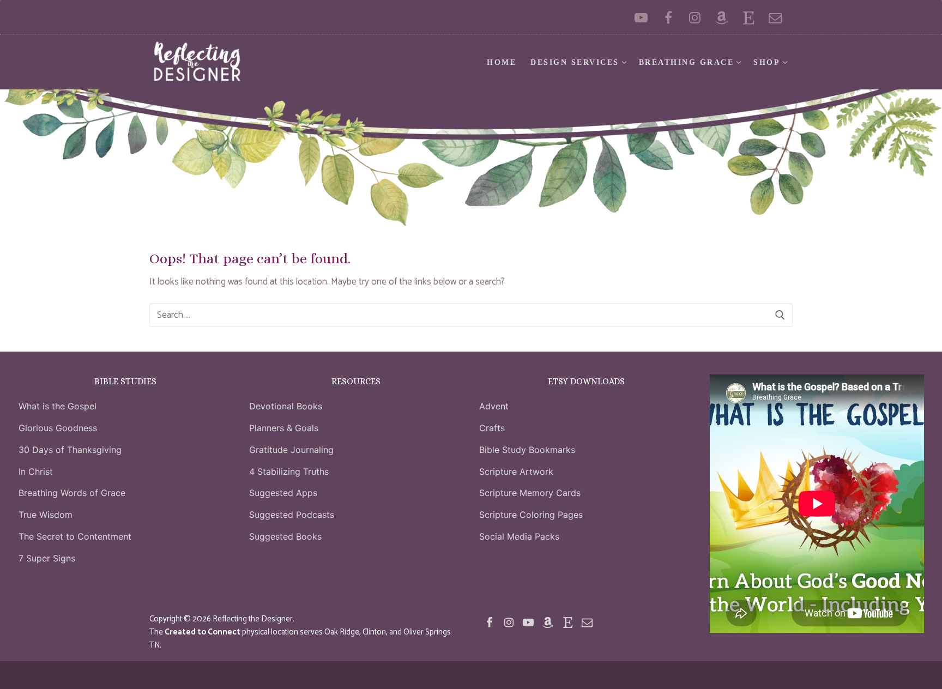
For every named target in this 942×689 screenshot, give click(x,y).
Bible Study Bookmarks (527, 449)
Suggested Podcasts (291, 514)
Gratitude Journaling (291, 449)
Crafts (492, 427)
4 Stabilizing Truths (289, 471)
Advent (494, 406)
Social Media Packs (519, 536)
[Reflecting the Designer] (668, 17)
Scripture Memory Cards (530, 492)
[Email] (775, 17)
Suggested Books (285, 536)
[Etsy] (748, 17)
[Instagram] (694, 17)
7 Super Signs (47, 558)
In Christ (36, 471)
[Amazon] (721, 17)
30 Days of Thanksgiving (70, 449)
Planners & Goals (283, 427)
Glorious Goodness (58, 427)
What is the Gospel (57, 406)
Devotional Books (285, 406)
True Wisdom (46, 514)
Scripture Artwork (516, 471)
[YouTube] (641, 17)
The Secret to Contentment (75, 536)
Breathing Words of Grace (72, 492)
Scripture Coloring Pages (531, 514)
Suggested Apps (283, 492)
